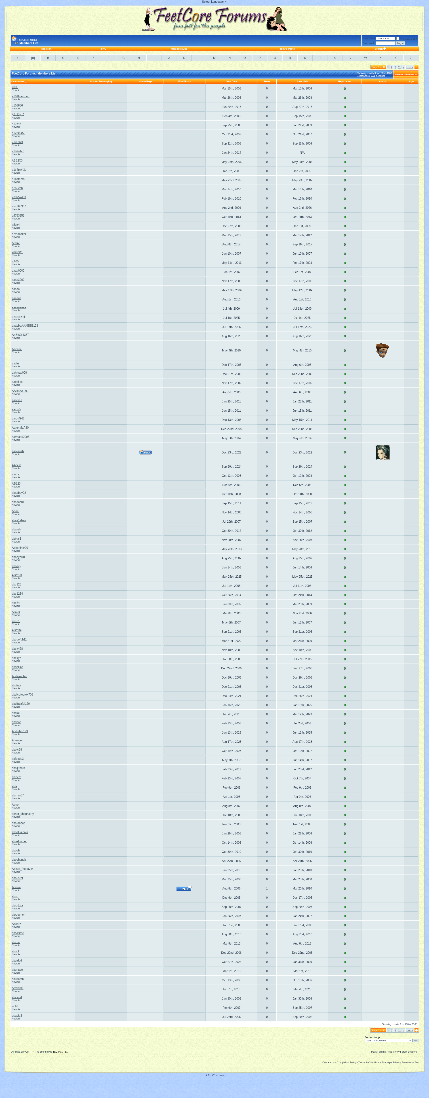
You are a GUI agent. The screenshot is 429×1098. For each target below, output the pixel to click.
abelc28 (17, 749)
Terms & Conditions (369, 1062)
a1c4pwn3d (19, 169)
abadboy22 (19, 492)
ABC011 (17, 575)
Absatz (16, 924)
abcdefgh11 (19, 639)
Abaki (15, 511)
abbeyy (16, 566)
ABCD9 (16, 630)
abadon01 (18, 502)
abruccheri (18, 914)
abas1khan (19, 520)
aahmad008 (19, 372)
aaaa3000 (18, 279)
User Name (369, 38)
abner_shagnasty (23, 813)
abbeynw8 (18, 557)
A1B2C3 (17, 160)
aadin (15, 363)
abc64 (16, 602)
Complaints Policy (346, 1062)
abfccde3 (18, 758)
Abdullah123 (20, 731)
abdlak (16, 713)
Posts (267, 81)
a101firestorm (20, 96)
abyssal (17, 997)
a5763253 (18, 215)
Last (409, 67)
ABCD (16, 612)
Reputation (344, 81)
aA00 (15, 261)
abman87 (18, 795)
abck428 (17, 648)
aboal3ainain (20, 832)
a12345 (16, 124)
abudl (15, 951)
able (14, 786)
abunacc (17, 969)
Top (417, 1062)
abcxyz (16, 658)
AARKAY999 (20, 391)
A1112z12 (18, 114)
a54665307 (19, 206)
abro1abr (17, 905)
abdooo (16, 722)
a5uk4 (16, 224)
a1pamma (18, 179)
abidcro (16, 777)
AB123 (16, 483)
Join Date (231, 81)
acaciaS (17, 1015)
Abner (15, 804)
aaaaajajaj (18, 316)
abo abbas (18, 823)
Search (379, 48)
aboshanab (19, 859)
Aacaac (17, 349)
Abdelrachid (19, 676)
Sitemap (386, 1062)
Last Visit (302, 81)
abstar (16, 942)
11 (399, 67)
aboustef (17, 878)
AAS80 (16, 465)
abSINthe (18, 933)
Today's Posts (286, 48)
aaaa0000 (18, 270)
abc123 (16, 584)
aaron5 (16, 409)
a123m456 (18, 133)
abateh (16, 529)
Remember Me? (408, 39)
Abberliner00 (20, 547)
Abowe (16, 887)
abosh (16, 850)
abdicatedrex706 (22, 694)
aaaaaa (16, 298)
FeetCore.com (216, 1075)
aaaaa (16, 289)
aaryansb (18, 451)
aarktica (17, 400)
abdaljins (17, 667)
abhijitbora (18, 768)
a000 (15, 87)
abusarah (18, 979)
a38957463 (19, 197)
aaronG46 (18, 418)
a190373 (17, 142)
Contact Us (328, 1062)
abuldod (17, 960)
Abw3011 (17, 988)
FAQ (103, 48)
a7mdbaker (19, 234)
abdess (16, 685)
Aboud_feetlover (22, 868)
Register (46, 48)
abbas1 (16, 538)
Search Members (404, 74)
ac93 (15, 1006)
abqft (15, 896)
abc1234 (17, 593)
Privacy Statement (403, 1062)
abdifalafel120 (21, 703)
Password (368, 43)
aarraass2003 (20, 436)
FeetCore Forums (27, 39)
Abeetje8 (17, 740)
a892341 (17, 252)
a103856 (17, 105)
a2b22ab (17, 188)
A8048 (16, 243)
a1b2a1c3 (18, 151)
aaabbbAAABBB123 (25, 325)
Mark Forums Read (381, 1051)
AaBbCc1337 (20, 334)
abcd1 (16, 621)
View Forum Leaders (405, 1051)
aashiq (16, 474)
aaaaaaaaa (19, 307)
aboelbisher (19, 841)
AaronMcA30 (20, 427)
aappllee (17, 381)
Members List (179, 48)
